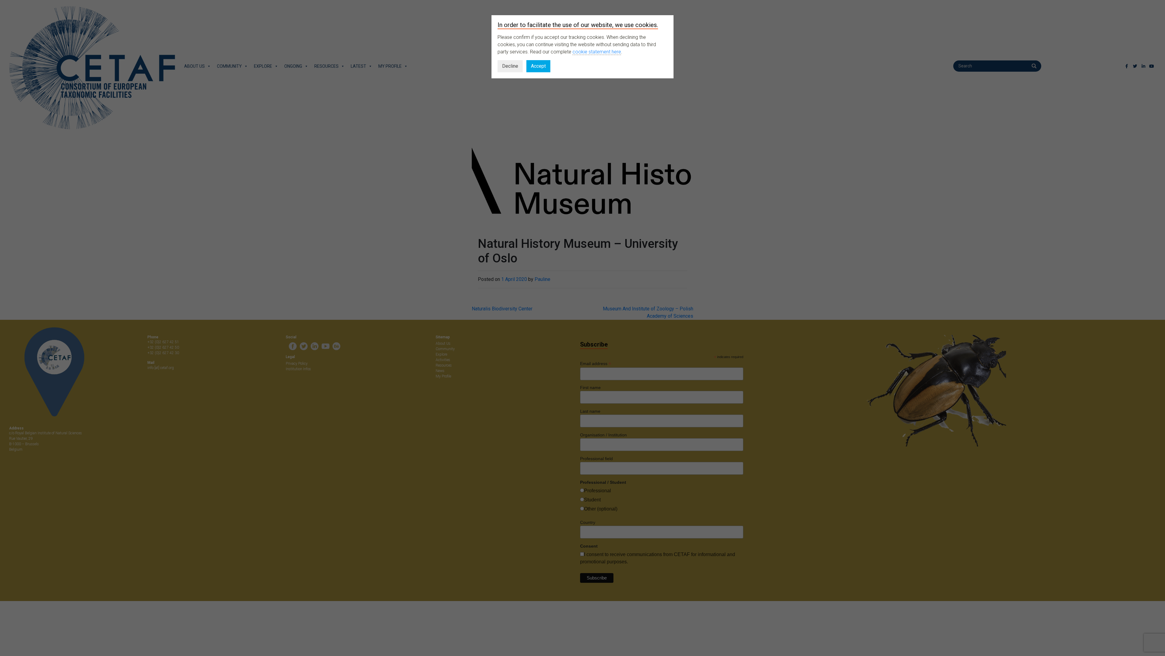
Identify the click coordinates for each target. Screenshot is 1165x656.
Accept (538, 66)
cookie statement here (596, 52)
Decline (510, 66)
